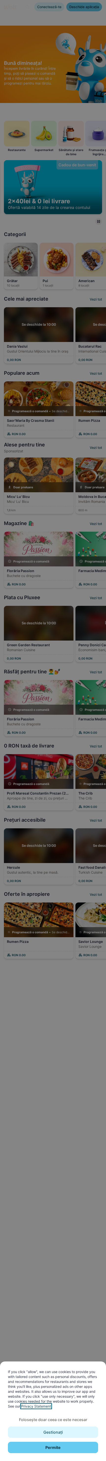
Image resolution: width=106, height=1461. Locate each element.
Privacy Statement (36, 1406)
